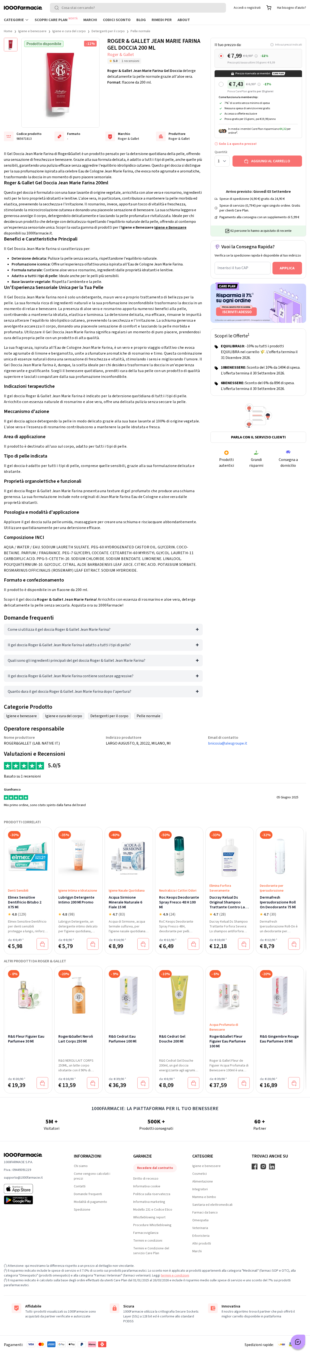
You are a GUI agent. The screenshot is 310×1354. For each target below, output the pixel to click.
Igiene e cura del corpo (69, 31)
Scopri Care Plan (56, 20)
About (184, 20)
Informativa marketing (149, 1201)
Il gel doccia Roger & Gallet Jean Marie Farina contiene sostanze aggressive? (70, 676)
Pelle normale (140, 31)
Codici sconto (117, 20)
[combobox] (138, 8)
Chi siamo (81, 1166)
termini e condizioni (175, 1275)
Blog (141, 20)
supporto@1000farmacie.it (23, 1177)
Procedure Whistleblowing (152, 1225)
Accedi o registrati (247, 7)
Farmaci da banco (205, 1212)
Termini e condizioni (147, 1240)
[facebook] (254, 1166)
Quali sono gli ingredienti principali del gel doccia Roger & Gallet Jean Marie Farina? (76, 660)
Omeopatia (200, 1220)
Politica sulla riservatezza (151, 1194)
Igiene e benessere (32, 31)
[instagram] (263, 1166)
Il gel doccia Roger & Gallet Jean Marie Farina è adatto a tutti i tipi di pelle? (69, 645)
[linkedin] (272, 1166)
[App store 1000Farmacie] (31, 1189)
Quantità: (221, 152)
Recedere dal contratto (155, 1168)
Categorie (14, 20)
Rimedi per (162, 20)
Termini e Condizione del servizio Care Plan (151, 1251)
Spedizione (82, 1209)
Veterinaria (200, 1228)
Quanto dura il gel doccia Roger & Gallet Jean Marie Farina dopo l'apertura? (69, 691)
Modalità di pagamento (90, 1201)
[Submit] (58, 8)
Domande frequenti (88, 1194)
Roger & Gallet (120, 55)
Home (8, 31)
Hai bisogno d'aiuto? (291, 7)
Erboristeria (200, 1235)
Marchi (90, 20)
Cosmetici (199, 1173)
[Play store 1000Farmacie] (31, 1200)
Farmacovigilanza (145, 1232)
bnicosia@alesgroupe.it (227, 743)
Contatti (79, 1186)
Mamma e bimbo (204, 1197)
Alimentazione (202, 1181)
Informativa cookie (146, 1186)
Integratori (200, 1189)
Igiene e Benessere (170, 227)
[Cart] (268, 7)
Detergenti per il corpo (108, 31)
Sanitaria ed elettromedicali (212, 1204)
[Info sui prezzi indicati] (256, 56)
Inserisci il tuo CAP (232, 268)
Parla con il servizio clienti (258, 437)
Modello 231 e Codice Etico (152, 1209)
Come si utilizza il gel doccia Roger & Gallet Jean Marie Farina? (59, 629)
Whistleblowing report (149, 1217)
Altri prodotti (201, 1243)
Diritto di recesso (145, 1178)
